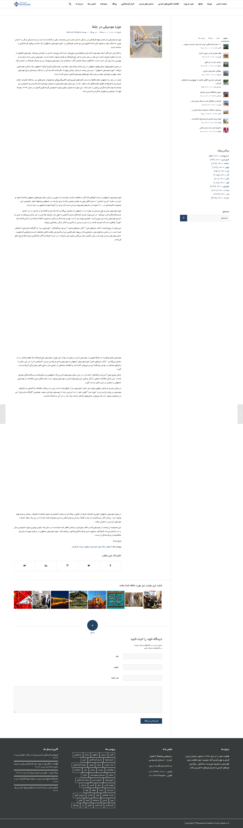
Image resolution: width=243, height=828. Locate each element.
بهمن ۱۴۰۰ (224, 167)
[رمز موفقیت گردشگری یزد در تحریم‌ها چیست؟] (97, 600)
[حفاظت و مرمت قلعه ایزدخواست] (41, 600)
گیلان (90, 805)
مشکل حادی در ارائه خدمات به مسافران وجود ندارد (38, 788)
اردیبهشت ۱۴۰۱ (221, 156)
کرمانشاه (96, 800)
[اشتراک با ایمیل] (24, 566)
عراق (99, 785)
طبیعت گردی (108, 785)
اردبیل (103, 755)
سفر (85, 770)
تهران (91, 765)
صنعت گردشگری (83, 780)
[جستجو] (70, 4)
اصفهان (109, 547)
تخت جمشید (108, 765)
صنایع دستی (97, 780)
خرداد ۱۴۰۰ (223, 198)
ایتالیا (87, 755)
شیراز (85, 775)
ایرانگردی (77, 755)
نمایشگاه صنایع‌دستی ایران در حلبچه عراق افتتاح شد (38, 779)
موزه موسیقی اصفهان (92, 547)
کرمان (105, 800)
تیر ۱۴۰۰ (224, 194)
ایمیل (115, 667)
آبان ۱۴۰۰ (224, 179)
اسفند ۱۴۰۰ (223, 163)
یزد (83, 805)
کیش (80, 800)
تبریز (84, 760)
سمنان (111, 775)
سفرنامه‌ (77, 770)
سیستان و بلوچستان (97, 775)
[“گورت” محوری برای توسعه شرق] (240, 414)
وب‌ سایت (114, 678)
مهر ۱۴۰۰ (224, 183)
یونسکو (75, 805)
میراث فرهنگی (77, 547)
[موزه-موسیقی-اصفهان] (146, 42)
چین (111, 800)
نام (116, 656)
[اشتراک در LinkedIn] (46, 566)
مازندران (110, 790)
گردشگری (98, 805)
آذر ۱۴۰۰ (224, 175)
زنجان (93, 770)
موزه (86, 790)
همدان (90, 795)
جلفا (103, 547)
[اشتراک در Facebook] (110, 566)
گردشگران (109, 805)
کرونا (87, 800)
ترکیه (99, 765)
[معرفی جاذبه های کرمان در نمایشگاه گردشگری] (153, 600)
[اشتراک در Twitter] (88, 566)
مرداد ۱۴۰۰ (223, 190)
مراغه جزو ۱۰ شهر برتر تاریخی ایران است (42, 773)
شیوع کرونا (109, 780)
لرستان (83, 785)
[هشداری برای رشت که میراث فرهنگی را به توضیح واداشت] (116, 600)
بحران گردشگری (95, 760)
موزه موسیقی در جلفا (106, 27)
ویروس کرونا (79, 795)
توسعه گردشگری (79, 765)
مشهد (94, 790)
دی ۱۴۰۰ (224, 171)
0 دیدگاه (102, 32)
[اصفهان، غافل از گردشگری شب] (60, 600)
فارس (92, 785)
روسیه (100, 770)
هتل (97, 795)
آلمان (111, 755)
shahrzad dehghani (74, 32)
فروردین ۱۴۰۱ (222, 160)
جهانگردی (110, 770)
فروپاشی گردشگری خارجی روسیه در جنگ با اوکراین (38, 755)
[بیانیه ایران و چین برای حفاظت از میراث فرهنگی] (23, 600)
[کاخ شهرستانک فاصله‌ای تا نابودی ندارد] (78, 600)
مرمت (101, 790)
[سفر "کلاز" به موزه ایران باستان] (134, 600)
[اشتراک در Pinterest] (67, 566)
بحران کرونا (109, 760)
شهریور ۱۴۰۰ (222, 186)
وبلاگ (92, 32)
